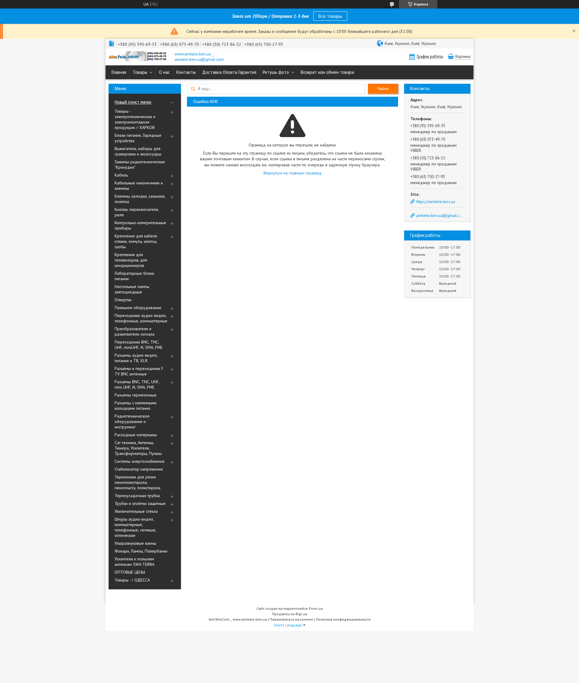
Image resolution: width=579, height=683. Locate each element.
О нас (164, 72)
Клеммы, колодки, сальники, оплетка (140, 198)
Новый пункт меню (133, 102)
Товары (140, 72)
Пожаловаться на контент (291, 619)
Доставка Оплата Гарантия (229, 72)
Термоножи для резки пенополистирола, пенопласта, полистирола (137, 482)
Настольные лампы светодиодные (132, 289)
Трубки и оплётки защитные (140, 503)
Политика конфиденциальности (343, 619)
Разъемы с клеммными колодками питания (136, 405)
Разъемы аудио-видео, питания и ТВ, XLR (136, 357)
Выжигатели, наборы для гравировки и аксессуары (138, 151)
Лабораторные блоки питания (134, 276)
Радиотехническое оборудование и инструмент (132, 421)
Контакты (186, 72)
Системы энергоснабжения (139, 461)
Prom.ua (316, 608)
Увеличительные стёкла (136, 511)
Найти (383, 88)
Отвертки (123, 299)
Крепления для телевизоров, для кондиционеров (131, 260)
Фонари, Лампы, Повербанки (141, 551)
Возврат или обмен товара (327, 72)
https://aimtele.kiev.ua (435, 201)
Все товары (330, 16)
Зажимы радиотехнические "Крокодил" (140, 164)
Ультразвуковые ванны (135, 543)
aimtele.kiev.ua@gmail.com (439, 215)
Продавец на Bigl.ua (289, 614)
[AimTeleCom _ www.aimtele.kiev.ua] (139, 56)
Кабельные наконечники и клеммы (139, 185)
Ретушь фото (276, 72)
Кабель (121, 175)
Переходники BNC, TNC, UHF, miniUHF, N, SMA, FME (139, 344)
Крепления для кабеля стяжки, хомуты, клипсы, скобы (136, 241)
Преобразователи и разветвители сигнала (134, 331)
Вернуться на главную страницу (293, 173)
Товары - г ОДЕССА (132, 580)
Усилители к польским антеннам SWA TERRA (134, 561)
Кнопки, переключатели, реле (137, 212)
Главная (119, 72)
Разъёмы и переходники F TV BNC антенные (139, 371)
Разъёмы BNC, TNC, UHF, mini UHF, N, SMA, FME (137, 384)
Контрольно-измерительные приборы (140, 225)
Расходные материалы (136, 434)
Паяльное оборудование (138, 307)
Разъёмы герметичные (136, 395)
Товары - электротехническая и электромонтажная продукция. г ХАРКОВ (135, 119)
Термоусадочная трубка (137, 495)
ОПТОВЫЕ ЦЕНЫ (130, 572)
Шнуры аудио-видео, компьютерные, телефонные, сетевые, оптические (135, 527)
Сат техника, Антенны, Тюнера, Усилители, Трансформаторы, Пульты (138, 448)
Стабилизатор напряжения (139, 469)
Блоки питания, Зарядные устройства (138, 138)
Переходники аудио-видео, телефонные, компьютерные (141, 318)
